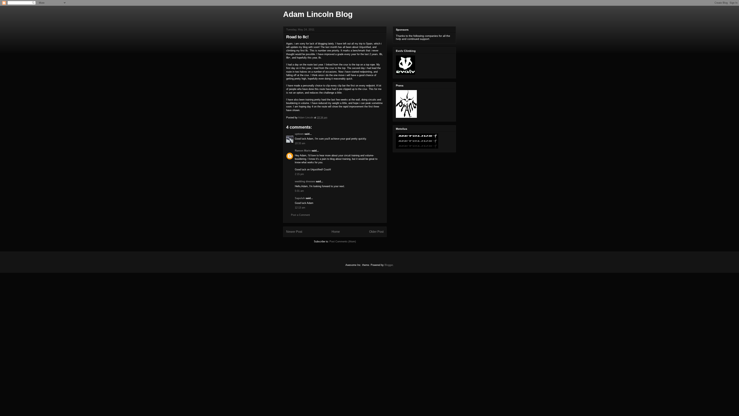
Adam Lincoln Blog (318, 14)
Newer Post (294, 231)
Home (336, 231)
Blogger (389, 265)
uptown (299, 133)
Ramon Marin (303, 150)
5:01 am (299, 190)
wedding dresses (305, 181)
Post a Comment (300, 214)
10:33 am (300, 143)
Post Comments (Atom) (342, 241)
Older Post (376, 231)
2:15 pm (299, 174)
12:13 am (300, 207)
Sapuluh (300, 198)
